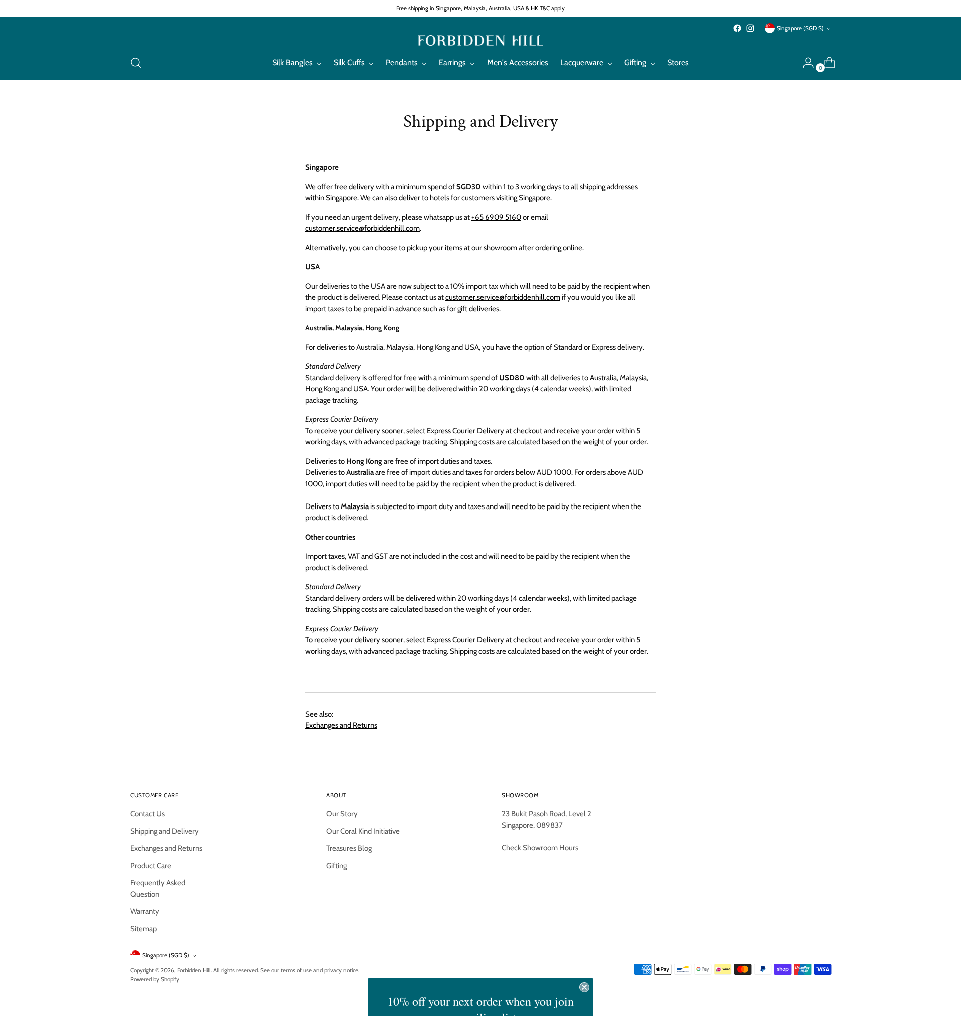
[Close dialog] (584, 890)
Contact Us (147, 813)
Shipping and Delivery (164, 831)
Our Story (342, 813)
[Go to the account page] (804, 63)
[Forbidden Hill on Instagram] (750, 28)
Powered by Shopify (154, 979)
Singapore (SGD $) (800, 28)
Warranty (144, 911)
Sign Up (480, 1002)
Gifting (336, 865)
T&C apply (552, 8)
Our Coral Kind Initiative (363, 831)
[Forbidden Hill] (480, 40)
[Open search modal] (136, 63)
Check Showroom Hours (540, 847)
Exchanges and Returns (341, 725)
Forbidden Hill (194, 970)
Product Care (150, 865)
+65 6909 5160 (496, 217)
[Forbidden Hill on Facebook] (737, 28)
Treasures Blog (349, 848)
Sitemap (143, 928)
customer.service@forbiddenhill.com (362, 228)
